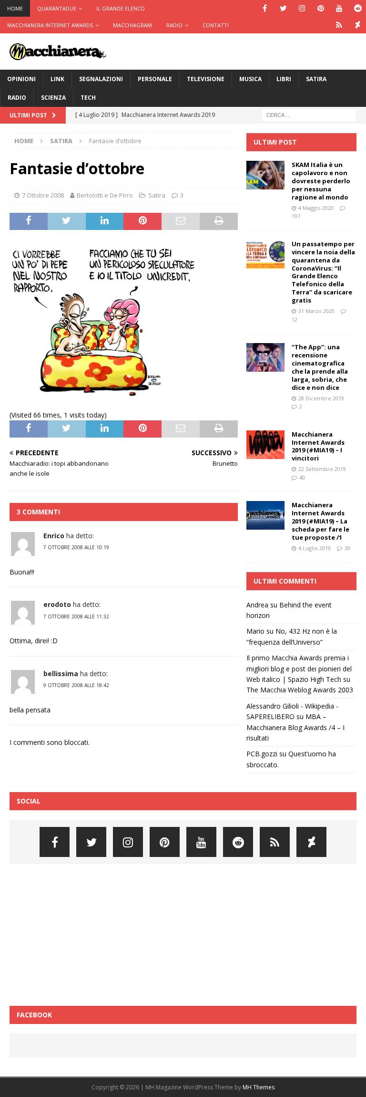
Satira (316, 79)
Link (57, 79)
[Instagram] (302, 8)
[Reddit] (357, 8)
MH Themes (258, 1087)
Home (15, 8)
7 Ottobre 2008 (43, 195)
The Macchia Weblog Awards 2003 (299, 689)
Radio (174, 25)
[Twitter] (283, 8)
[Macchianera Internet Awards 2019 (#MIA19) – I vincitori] (265, 444)
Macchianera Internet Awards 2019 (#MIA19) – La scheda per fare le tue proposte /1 (320, 521)
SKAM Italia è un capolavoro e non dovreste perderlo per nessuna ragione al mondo (321, 180)
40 (302, 477)
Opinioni (21, 79)
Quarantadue (56, 8)
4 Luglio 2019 (314, 548)
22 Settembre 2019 (322, 468)
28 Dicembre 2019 (321, 398)
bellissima (60, 673)
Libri (283, 79)
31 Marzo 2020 (316, 310)
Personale (155, 79)
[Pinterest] (320, 8)
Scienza (53, 98)
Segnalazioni (101, 79)
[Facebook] (264, 8)
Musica (250, 79)
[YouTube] (339, 8)
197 (296, 215)
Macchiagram (132, 25)
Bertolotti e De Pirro (105, 195)
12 (294, 319)
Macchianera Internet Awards (50, 25)
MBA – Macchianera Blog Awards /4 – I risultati (295, 727)
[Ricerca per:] (308, 114)
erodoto (57, 604)
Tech (88, 98)
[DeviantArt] (357, 25)
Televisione (205, 79)
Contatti (216, 25)
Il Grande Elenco (120, 8)
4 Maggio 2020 (316, 207)
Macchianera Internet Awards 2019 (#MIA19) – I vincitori (318, 446)
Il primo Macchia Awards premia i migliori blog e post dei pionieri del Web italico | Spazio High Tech (299, 668)
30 (347, 548)
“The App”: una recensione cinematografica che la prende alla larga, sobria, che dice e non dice (320, 367)
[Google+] (339, 25)
